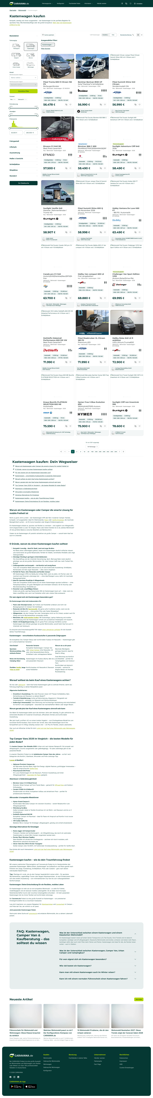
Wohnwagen (47, 1064)
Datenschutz (124, 1058)
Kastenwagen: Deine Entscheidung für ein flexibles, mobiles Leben (37, 501)
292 (108, 451)
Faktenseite (98, 1061)
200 (96, 451)
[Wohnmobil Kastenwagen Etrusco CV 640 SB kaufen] (57, 128)
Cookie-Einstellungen (127, 1067)
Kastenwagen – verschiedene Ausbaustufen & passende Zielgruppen (38, 476)
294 (115, 451)
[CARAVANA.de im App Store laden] (30, 1086)
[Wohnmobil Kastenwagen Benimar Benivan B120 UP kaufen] (92, 66)
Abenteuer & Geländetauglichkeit (26, 488)
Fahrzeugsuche (46, 3)
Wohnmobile (47, 1058)
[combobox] (11, 78)
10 (84, 451)
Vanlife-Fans (33, 768)
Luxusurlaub (60, 904)
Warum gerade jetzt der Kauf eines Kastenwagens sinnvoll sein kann (38, 482)
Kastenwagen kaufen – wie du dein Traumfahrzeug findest (34, 498)
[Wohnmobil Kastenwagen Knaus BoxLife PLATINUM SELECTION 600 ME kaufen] (57, 386)
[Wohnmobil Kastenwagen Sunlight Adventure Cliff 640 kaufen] (126, 128)
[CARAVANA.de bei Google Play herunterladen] (16, 1086)
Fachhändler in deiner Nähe (78, 1058)
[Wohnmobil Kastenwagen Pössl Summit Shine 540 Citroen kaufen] (126, 66)
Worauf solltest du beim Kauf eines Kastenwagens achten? (34, 479)
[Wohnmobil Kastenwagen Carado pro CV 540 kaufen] (57, 256)
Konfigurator (47, 1070)
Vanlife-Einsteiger (58, 520)
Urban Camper (34, 650)
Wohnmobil (22, 10)
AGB (121, 1064)
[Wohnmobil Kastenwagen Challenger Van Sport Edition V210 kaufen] (126, 256)
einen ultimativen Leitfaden (51, 630)
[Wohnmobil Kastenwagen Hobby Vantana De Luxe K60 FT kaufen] (126, 192)
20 (88, 451)
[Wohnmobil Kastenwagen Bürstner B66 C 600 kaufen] (92, 128)
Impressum (123, 1061)
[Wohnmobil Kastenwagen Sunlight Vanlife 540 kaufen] (57, 192)
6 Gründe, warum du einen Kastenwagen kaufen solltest (34, 469)
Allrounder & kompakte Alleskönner (27, 492)
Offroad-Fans (59, 785)
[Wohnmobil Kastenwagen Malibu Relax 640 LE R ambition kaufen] (126, 322)
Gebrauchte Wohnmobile (51, 1061)
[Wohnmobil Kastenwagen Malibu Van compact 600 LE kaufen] (92, 256)
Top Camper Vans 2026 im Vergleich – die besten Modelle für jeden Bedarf (40, 485)
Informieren (87, 3)
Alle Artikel (139, 999)
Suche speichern (49, 35)
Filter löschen (45, 48)
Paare (46, 520)
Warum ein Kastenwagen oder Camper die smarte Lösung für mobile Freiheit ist (42, 466)
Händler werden (99, 1058)
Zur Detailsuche (23, 183)
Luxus (12, 760)
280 (100, 451)
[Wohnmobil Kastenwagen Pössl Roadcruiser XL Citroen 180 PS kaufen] (92, 322)
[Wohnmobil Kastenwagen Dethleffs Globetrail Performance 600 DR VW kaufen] (57, 322)
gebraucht (21, 685)
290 (104, 451)
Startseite (13, 10)
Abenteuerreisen (47, 904)
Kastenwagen (32, 10)
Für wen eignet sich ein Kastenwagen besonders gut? (33, 472)
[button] (24, 36)
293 (112, 451)
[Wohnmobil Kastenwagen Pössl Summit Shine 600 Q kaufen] (92, 192)
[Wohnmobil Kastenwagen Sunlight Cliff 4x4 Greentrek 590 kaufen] (126, 386)
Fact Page (97, 1064)
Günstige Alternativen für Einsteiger (27, 495)
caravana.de (33, 913)
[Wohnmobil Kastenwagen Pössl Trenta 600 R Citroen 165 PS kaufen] (57, 66)
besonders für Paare (34, 775)
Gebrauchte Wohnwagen (51, 1067)
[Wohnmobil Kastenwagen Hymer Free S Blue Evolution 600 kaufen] (92, 386)
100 (92, 451)
